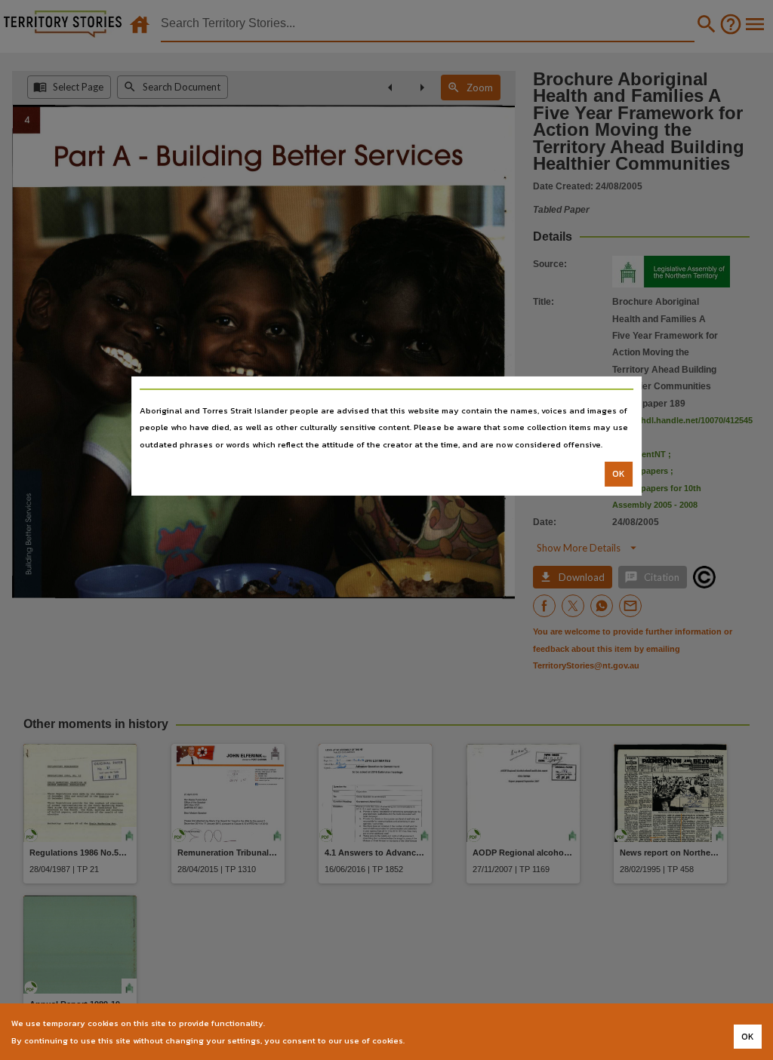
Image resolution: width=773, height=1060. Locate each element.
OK (618, 474)
